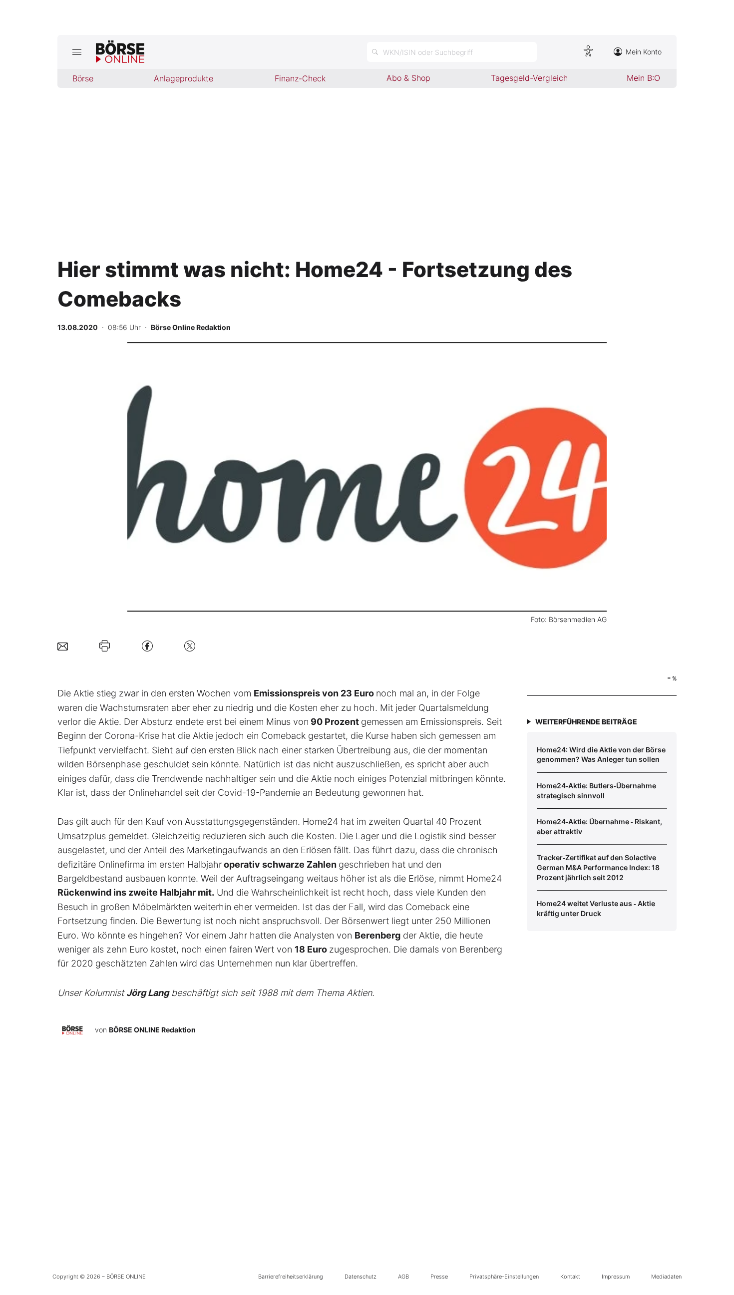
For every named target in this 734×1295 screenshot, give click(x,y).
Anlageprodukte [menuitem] (183, 78)
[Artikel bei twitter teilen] (189, 645)
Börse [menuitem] (82, 78)
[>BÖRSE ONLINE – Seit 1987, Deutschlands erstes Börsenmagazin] (120, 52)
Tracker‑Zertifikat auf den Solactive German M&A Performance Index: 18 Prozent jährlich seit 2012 (598, 867)
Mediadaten (666, 1276)
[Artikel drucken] (104, 646)
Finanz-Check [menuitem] (300, 78)
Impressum (616, 1276)
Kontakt (570, 1276)
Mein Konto (644, 51)
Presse (439, 1276)
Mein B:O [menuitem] (643, 78)
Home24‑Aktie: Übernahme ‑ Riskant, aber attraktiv (599, 826)
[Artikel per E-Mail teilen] (62, 646)
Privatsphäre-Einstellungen (504, 1276)
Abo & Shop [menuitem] (408, 78)
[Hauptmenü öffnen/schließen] (76, 52)
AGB (403, 1276)
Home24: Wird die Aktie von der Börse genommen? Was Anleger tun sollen (601, 754)
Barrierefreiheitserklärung (290, 1276)
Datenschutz (360, 1276)
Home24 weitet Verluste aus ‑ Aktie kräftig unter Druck (596, 908)
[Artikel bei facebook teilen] (147, 645)
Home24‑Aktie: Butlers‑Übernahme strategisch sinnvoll (596, 790)
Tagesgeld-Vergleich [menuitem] (529, 78)
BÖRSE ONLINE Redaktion (152, 1029)
